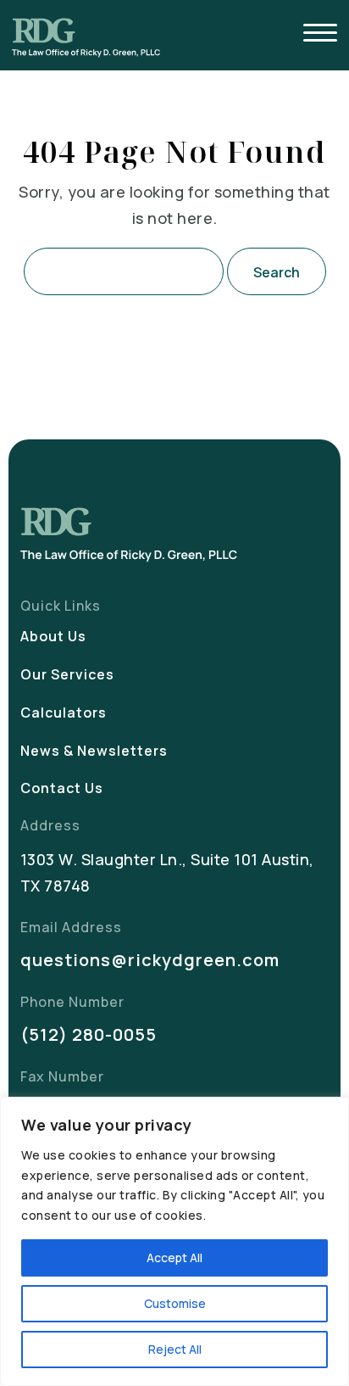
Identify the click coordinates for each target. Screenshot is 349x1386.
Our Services (67, 674)
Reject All (175, 1349)
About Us (53, 636)
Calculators (63, 712)
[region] (174, 1241)
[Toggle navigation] (320, 35)
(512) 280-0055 (88, 1034)
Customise (175, 1303)
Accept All (174, 1257)
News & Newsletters (94, 750)
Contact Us (61, 788)
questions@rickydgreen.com (150, 959)
